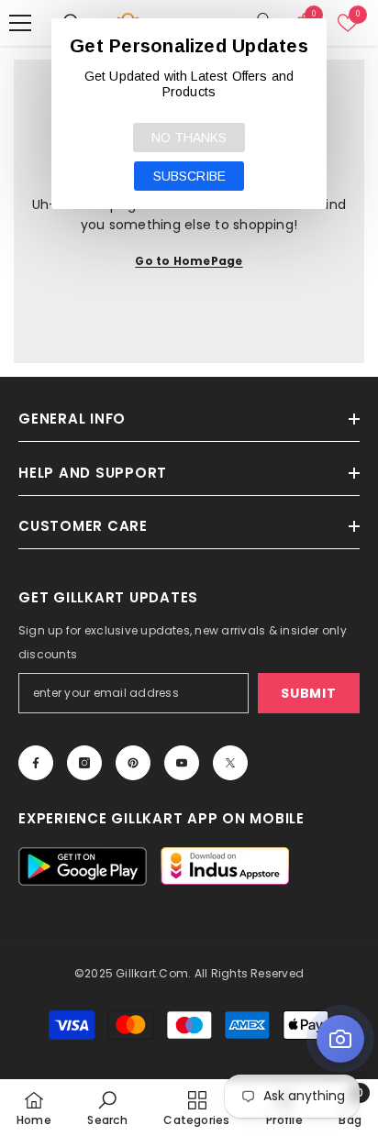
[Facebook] (35, 762)
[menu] (20, 23)
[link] (106, 1107)
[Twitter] (230, 762)
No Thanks (189, 137)
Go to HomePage (188, 261)
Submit (308, 693)
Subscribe (189, 176)
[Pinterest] (133, 762)
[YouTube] (181, 762)
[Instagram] (84, 762)
